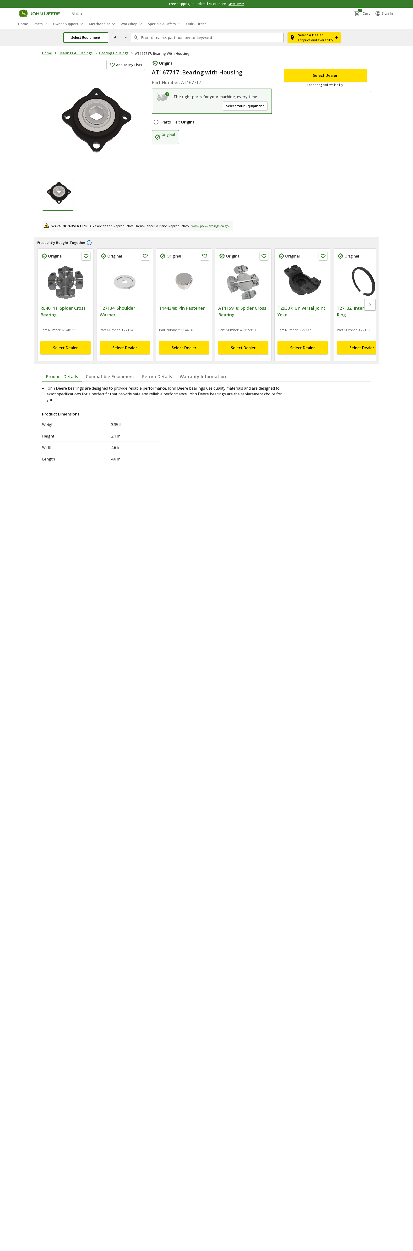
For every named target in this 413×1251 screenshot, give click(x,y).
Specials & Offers (162, 24)
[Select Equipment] (163, 96)
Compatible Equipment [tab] (110, 376)
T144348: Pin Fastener (182, 308)
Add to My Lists (129, 64)
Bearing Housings (113, 53)
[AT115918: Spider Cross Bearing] (243, 282)
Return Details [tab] (157, 376)
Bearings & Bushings (75, 53)
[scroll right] (370, 305)
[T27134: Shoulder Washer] (124, 282)
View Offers (236, 4)
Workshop (129, 24)
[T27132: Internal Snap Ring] (361, 282)
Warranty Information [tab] (203, 376)
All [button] (116, 37)
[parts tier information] (156, 122)
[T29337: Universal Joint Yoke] (302, 282)
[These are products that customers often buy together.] (89, 243)
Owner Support (65, 24)
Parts (38, 24)
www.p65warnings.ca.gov (210, 226)
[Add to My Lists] (86, 256)
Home (47, 53)
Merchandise (99, 24)
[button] (85, 37)
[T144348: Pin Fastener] (184, 282)
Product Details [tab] (62, 376)
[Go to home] (39, 13)
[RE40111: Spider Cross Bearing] (65, 282)
